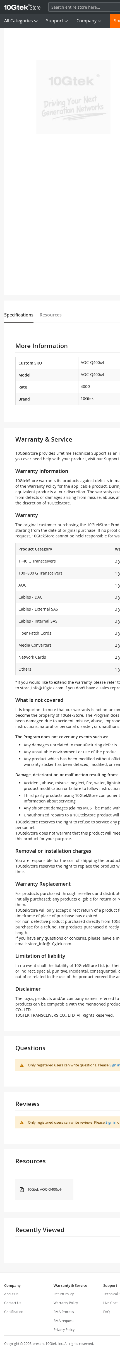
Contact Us (12, 1302)
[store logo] (22, 7)
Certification (13, 1311)
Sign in (110, 1122)
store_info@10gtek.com (41, 687)
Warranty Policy (66, 1302)
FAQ (106, 1311)
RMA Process (64, 1311)
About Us (11, 1294)
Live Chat (110, 1302)
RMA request (64, 1320)
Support (54, 21)
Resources (51, 315)
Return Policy (64, 1294)
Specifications (18, 315)
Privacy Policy (64, 1329)
